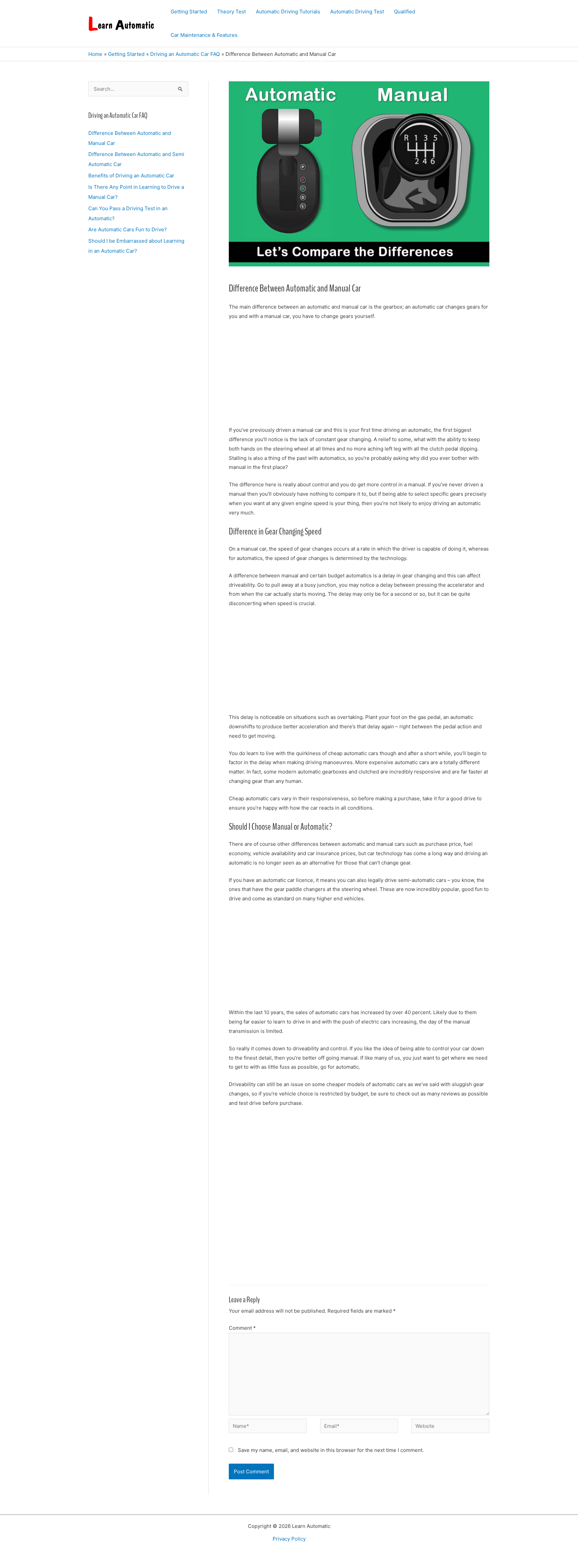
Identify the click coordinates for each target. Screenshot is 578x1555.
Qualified (404, 11)
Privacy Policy (289, 1539)
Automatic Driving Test (357, 11)
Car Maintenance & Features (204, 35)
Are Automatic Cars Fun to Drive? (127, 229)
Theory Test (231, 11)
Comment (242, 1328)
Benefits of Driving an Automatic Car (131, 175)
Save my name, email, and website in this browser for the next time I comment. (331, 1450)
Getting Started (189, 11)
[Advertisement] (359, 376)
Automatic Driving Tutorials (288, 11)
